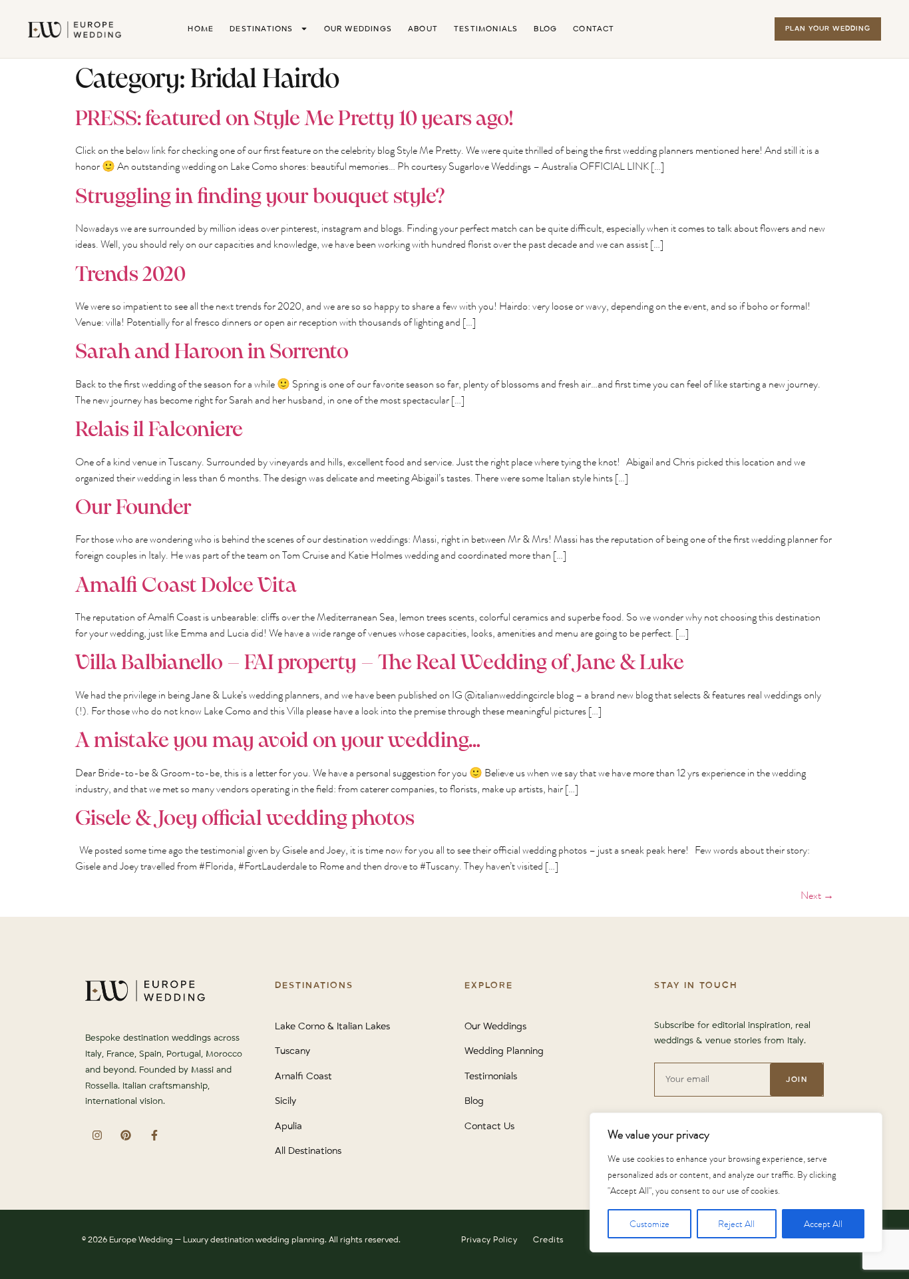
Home (201, 29)
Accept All (823, 1223)
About (423, 29)
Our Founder (133, 508)
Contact (593, 29)
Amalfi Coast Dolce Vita (186, 586)
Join (796, 1079)
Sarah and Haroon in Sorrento (212, 352)
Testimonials (486, 29)
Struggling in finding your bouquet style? (260, 197)
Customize (649, 1223)
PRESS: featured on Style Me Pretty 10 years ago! (294, 119)
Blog (545, 29)
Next (817, 895)
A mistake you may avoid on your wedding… (277, 741)
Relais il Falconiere (159, 430)
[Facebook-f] (154, 1135)
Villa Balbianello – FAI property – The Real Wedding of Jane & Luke (379, 663)
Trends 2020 (130, 275)
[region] (736, 1182)
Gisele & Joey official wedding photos (245, 819)
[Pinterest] (125, 1135)
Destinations (261, 29)
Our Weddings (358, 29)
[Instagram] (96, 1135)
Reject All (736, 1223)
